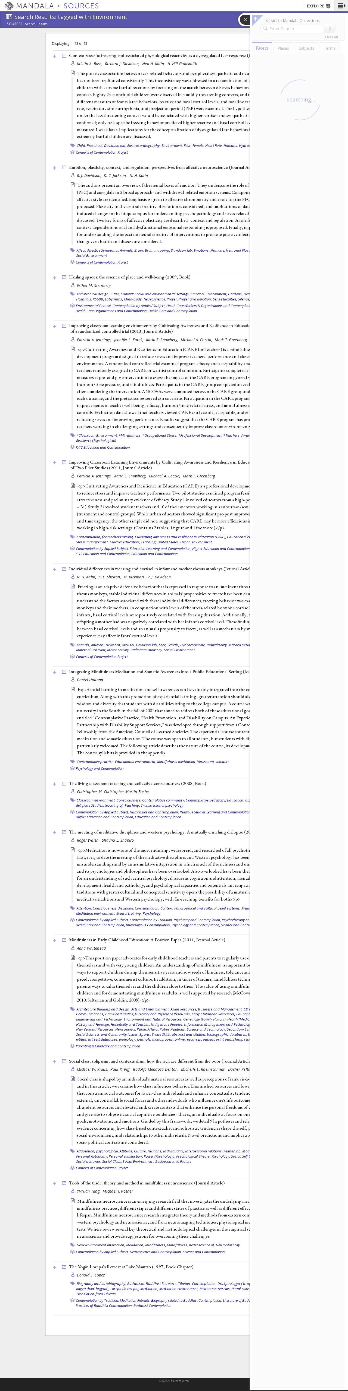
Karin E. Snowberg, (162, 339)
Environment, (172, 145)
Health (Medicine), (241, 1019)
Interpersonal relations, (204, 1151)
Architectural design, (93, 293)
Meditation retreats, (215, 1288)
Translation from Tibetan (96, 1293)
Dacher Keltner (241, 1069)
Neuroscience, (155, 299)
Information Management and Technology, (218, 1024)
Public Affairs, (148, 1029)
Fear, (187, 145)
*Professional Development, (200, 435)
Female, (198, 145)
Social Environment (91, 255)
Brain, (139, 250)
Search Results (36, 24)
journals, (144, 1039)
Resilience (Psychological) (96, 440)
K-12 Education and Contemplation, (103, 553)
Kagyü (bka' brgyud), (93, 1288)
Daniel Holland (90, 679)
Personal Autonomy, (92, 1156)
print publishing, (229, 1039)
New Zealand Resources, (95, 1029)
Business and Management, (220, 1009)
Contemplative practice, (95, 761)
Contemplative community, (163, 800)
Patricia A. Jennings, (95, 339)
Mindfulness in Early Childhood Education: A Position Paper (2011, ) (147, 940)
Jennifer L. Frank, (129, 339)
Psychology (152, 913)
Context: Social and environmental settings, (155, 293)
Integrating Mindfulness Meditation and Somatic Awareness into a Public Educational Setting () (171, 671)
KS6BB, (98, 299)
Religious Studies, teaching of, (100, 805)
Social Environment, (138, 1161)
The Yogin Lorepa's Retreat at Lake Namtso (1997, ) (131, 1267)
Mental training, (129, 913)
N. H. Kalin (138, 175)
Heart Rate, (214, 145)
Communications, (90, 1014)
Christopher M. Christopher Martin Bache (113, 791)
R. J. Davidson (159, 576)
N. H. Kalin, (87, 576)
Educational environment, (247, 536)
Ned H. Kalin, (154, 63)
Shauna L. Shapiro (118, 840)
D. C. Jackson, (116, 175)
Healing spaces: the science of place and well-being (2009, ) (129, 277)
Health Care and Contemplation (172, 310)
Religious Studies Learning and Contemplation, (215, 812)
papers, (209, 1039)
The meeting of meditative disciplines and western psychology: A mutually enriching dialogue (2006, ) (178, 832)
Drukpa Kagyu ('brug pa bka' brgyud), (248, 1283)
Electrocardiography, (144, 145)
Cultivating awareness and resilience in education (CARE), (180, 536)
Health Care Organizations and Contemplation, (112, 310)
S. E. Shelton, (110, 576)
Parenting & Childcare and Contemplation (108, 1046)
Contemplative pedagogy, (206, 800)
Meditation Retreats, (135, 1300)
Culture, (140, 1151)
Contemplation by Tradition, (151, 919)
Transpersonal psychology (162, 805)
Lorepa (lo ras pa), (124, 1288)
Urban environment (196, 542)
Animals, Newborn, (106, 644)
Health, (249, 293)
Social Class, (112, 1161)
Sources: (15, 24)
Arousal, (128, 644)
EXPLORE (315, 6)
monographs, (163, 1039)
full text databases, (103, 1039)
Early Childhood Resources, (213, 1014)
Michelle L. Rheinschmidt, (204, 1069)
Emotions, (202, 250)
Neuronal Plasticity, (241, 250)
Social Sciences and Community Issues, (107, 1034)
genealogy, (127, 1039)
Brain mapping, (157, 250)
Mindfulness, (155, 1245)
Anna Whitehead (91, 948)
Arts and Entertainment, (150, 1009)
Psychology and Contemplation (100, 768)
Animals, (126, 250)
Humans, (230, 145)
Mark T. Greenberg (231, 339)
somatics (223, 761)
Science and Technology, (206, 1029)
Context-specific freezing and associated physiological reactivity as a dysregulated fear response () (173, 55)
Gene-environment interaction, (101, 1245)
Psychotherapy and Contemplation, (249, 919)
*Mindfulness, (130, 435)
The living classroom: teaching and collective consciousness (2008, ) (137, 783)
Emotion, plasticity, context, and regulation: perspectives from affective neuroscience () (164, 167)
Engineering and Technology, (99, 1019)
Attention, (84, 908)
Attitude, (126, 1151)
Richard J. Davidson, (123, 63)
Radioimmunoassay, (146, 649)
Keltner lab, (232, 1151)
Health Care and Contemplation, (100, 925)
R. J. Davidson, (89, 175)
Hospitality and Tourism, (130, 1024)
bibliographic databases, (227, 1034)
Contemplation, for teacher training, (105, 536)
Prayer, (172, 299)
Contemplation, (147, 908)
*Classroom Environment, (97, 435)
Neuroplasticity (228, 1245)
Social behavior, (88, 1161)
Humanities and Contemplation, (154, 812)
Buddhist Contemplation (152, 1305)
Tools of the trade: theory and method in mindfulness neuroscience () (147, 1183)
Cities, (115, 293)
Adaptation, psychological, (98, 1151)
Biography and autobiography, (101, 1283)
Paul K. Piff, (121, 1069)
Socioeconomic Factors (173, 1161)
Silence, (244, 299)
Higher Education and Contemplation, (221, 548)
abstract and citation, (189, 1034)
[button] (341, 5)
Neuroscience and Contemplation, (156, 1251)
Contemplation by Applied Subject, (139, 305)
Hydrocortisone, (193, 644)
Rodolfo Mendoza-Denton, (156, 1069)
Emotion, (198, 293)
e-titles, (81, 1039)
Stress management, (92, 542)
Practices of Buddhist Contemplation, (104, 1305)
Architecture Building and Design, (103, 1009)
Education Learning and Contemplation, (160, 548)
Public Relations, (173, 1029)
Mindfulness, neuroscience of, (191, 1245)
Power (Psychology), (159, 1156)
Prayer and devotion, (195, 299)
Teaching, (148, 542)
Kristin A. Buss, (90, 63)
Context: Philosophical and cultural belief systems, (200, 908)
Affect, (81, 250)
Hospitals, (84, 299)
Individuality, (217, 644)
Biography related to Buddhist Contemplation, (186, 1300)
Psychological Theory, (193, 1156)
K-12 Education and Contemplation (103, 447)
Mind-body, (133, 299)
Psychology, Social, (226, 1156)
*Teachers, (232, 435)
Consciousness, (128, 800)
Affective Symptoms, (103, 250)
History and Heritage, (93, 1024)
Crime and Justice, (119, 1014)
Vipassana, (206, 761)
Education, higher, (242, 800)
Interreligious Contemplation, (148, 925)
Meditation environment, (96, 913)
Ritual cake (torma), (247, 1288)
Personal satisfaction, (126, 1156)
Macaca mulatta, (241, 644)
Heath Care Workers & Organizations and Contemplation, (210, 305)
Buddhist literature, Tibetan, (168, 1283)
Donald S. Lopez (91, 1275)
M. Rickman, (134, 576)
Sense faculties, (225, 299)
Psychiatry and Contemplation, (197, 919)
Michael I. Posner (118, 1191)
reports (250, 1039)
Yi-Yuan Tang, (89, 1191)
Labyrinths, (114, 299)
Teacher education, (124, 542)
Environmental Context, (94, 305)
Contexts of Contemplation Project (102, 152)
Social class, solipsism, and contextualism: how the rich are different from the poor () (160, 1061)
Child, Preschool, (90, 145)
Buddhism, (136, 1283)
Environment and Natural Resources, (153, 1019)
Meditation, (135, 1245)
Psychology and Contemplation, (196, 925)
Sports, (145, 1034)
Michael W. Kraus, (93, 1069)
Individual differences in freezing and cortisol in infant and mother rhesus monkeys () (161, 569)
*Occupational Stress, (159, 435)
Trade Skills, (161, 1034)
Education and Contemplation (154, 553)
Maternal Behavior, (91, 649)
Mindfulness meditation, (176, 761)
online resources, (188, 1039)
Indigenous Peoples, (167, 1024)
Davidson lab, (115, 145)
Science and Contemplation (242, 925)
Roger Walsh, (89, 840)
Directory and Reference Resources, (163, 1014)
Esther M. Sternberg (94, 285)
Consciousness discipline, (113, 908)
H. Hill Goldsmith (182, 63)
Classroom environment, (96, 800)
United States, (168, 542)
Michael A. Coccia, (197, 339)
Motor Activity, (118, 649)
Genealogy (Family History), (204, 1019)
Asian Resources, (183, 1009)
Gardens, (235, 293)
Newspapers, (125, 1029)
